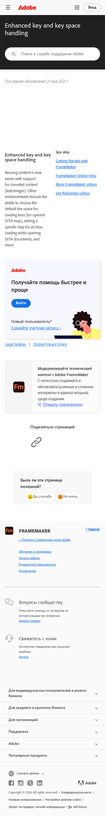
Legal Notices (15, 344)
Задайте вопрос (29, 621)
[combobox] (52, 54)
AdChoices (80, 807)
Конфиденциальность (76, 792)
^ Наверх (93, 529)
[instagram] (20, 783)
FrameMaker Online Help (76, 175)
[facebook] (11, 783)
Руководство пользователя (37, 564)
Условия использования (25, 800)
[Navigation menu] (8, 7)
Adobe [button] (14, 743)
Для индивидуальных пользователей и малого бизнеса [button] (47, 693)
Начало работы (29, 558)
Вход (92, 7)
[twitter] (30, 783)
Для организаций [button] (23, 719)
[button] (77, 7)
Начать (24, 657)
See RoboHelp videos (73, 193)
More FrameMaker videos (76, 184)
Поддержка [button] (18, 731)
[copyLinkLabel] (36, 446)
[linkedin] (39, 783)
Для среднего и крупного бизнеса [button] (37, 707)
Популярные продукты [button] (28, 755)
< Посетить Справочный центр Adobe (45, 540)
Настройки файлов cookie (63, 800)
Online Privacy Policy (50, 344)
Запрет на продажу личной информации (37, 807)
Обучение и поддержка (35, 551)
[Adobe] (27, 7)
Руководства (27, 571)
